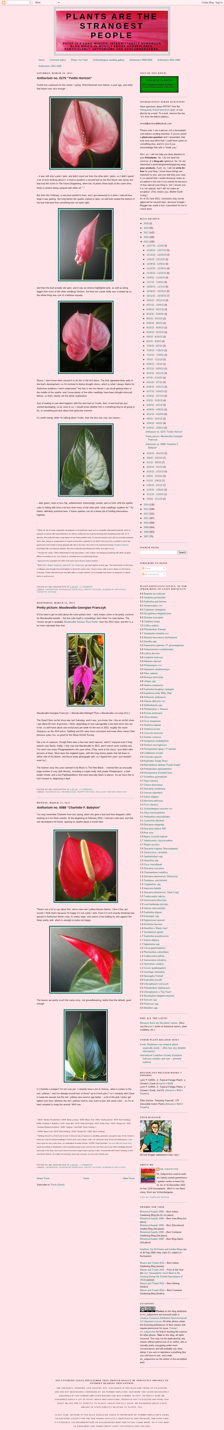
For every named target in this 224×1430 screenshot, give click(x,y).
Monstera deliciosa (153, 800)
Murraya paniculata (153, 677)
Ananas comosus (152, 737)
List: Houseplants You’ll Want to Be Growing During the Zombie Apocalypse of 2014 (161, 1276)
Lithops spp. (150, 681)
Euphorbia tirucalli (153, 980)
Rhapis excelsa (151, 844)
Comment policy (58, 60)
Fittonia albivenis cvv (154, 701)
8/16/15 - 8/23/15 (155, 332)
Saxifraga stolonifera (154, 972)
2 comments (86, 1165)
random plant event (114, 589)
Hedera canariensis (153, 685)
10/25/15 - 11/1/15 (156, 286)
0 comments (86, 587)
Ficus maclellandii (153, 864)
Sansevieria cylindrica (155, 960)
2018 (146, 228)
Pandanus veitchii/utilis (155, 880)
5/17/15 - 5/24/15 (155, 391)
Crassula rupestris (153, 757)
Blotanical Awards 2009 (152, 1218)
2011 (146, 518)
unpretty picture (47, 592)
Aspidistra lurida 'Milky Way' (158, 693)
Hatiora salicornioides (155, 908)
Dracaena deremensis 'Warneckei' (161, 876)
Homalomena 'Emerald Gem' (158, 772)
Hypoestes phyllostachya (156, 669)
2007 (146, 536)
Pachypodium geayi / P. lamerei (160, 749)
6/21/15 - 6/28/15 (155, 368)
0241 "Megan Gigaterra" (52, 565)
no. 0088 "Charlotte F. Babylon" (69, 807)
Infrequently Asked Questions (155, 110)
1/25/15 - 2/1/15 (154, 485)
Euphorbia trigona (153, 912)
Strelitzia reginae (152, 725)
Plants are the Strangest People (112, 26)
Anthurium (52, 589)
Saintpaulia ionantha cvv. (156, 633)
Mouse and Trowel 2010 (152, 1263)
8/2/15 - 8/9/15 (154, 341)
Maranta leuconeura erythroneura (160, 637)
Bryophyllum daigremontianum (159, 995)
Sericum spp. (150, 999)
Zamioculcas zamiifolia (155, 852)
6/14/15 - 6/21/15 (155, 373)
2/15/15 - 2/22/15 (155, 471)
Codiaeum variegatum (155, 609)
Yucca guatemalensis (155, 948)
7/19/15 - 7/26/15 (155, 350)
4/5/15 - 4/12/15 (154, 418)
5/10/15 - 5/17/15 (155, 396)
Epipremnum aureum (154, 920)
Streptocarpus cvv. (153, 605)
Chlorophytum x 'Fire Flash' (157, 992)
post (150, 1026)
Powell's (144, 1093)
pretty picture (92, 589)
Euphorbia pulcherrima (155, 601)
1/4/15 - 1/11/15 (154, 498)
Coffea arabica (151, 625)
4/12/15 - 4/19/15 (155, 414)
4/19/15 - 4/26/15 (155, 409)
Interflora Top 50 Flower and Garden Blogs (161, 1249)
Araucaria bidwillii (152, 888)
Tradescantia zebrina (154, 896)
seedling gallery (108, 60)
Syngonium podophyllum (156, 741)
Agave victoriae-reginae (155, 836)
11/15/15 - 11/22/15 (156, 273)
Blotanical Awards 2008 (152, 1211)
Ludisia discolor (152, 653)
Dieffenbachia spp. (153, 705)
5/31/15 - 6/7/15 (154, 382)
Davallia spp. (150, 641)
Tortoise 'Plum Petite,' (81, 622)
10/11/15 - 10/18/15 (156, 295)
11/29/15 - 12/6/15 (156, 264)
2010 (146, 522)
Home (41, 60)
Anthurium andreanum (155, 697)
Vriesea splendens (153, 792)
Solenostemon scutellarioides (159, 649)
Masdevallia (53, 792)
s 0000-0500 (141, 60)
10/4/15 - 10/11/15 (156, 300)
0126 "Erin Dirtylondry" (75, 565)
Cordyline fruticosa (121, 545)
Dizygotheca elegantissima (157, 613)
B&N (169, 1083)
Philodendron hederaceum (157, 988)
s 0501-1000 (168, 60)
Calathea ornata (152, 621)
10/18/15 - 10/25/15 (156, 291)
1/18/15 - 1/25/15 (155, 489)
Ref (126, 713)
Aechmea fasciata (153, 924)
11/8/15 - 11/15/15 (156, 277)
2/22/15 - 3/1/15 (154, 467)
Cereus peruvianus (153, 785)
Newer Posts (43, 1178)
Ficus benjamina (152, 721)
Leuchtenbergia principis (156, 904)
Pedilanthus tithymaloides (157, 816)
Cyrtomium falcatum (154, 820)
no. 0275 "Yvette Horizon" (64, 78)
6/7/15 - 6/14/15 (154, 377)
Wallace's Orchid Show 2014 (111, 792)
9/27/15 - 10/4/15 (155, 305)
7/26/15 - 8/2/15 (154, 346)
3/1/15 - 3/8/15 (154, 462)
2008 (146, 532)
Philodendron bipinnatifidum (158, 769)
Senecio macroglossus (155, 745)
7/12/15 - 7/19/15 (155, 355)
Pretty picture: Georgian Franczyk (71, 607)
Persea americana (153, 713)
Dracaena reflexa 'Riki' (155, 828)
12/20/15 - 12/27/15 (156, 250)
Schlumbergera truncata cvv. (158, 808)
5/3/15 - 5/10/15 (154, 400)
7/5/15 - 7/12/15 (154, 359)
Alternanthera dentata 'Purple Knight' (162, 765)
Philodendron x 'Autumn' (156, 709)
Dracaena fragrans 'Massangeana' (161, 848)
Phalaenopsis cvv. (153, 665)
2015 (146, 241)
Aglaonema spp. (152, 944)
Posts (147, 568)
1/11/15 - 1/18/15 (155, 494)
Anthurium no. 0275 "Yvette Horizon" (164, 431)
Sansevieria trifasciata (155, 900)
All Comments (151, 574)
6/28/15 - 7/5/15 (154, 364)
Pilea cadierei (151, 673)
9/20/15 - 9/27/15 (155, 309)
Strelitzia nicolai (152, 729)
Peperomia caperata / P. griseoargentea (164, 645)
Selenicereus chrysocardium (158, 840)
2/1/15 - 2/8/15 (154, 480)
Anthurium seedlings (71, 589)
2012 (146, 513)
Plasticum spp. (151, 1004)
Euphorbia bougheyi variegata (159, 689)
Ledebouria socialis (153, 753)
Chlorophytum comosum (156, 984)
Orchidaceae (68, 792)
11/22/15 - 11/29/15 (156, 268)
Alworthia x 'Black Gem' (156, 928)
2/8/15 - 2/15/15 (154, 476)
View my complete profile (154, 1197)
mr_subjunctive (169, 1169)
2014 (146, 504)
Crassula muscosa (153, 733)
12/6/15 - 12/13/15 (156, 259)
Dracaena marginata (154, 824)
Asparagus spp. (152, 916)
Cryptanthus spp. (152, 884)
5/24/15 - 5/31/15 (155, 386)
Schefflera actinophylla (155, 776)
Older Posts (129, 1178)
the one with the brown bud (120, 1143)
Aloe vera (148, 832)
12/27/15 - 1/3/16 (155, 245)
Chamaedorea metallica (156, 872)
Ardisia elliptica (151, 940)
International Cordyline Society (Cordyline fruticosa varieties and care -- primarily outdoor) (161, 1058)
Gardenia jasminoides (155, 597)
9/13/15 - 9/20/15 (155, 314)
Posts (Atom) (57, 1184)
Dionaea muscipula (153, 617)
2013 (146, 509)
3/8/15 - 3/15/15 (154, 458)
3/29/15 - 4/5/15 (154, 423)
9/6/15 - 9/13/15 (154, 318)
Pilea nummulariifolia (154, 812)
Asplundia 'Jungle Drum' (156, 761)
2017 (146, 232)
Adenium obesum (152, 661)
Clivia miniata (151, 717)
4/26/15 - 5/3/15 (154, 405)
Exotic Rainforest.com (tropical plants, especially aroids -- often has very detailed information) (163, 1048)
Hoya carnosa (151, 781)
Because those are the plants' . (159, 1023)
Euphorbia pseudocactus (156, 936)
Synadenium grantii (153, 932)
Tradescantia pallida (154, 956)
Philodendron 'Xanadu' (155, 629)
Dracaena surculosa (154, 868)
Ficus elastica (151, 804)
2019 (146, 223)
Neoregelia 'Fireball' (153, 976)
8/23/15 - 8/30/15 (155, 327)
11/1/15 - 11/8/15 (155, 282)
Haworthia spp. (151, 860)
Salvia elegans (151, 796)
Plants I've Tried (79, 60)
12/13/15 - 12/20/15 (156, 254)
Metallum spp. (151, 1008)
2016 (146, 237)
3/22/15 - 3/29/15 (155, 427)
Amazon (161, 1083)
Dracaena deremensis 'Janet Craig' (161, 892)
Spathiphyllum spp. (153, 856)
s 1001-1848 (49, 66)
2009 (146, 527)
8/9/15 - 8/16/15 (154, 336)
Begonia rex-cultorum (154, 593)
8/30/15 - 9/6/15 (154, 323)
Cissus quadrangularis (155, 968)
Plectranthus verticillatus (156, 952)
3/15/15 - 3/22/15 (155, 453)
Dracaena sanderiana (154, 788)
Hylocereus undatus (154, 964)
